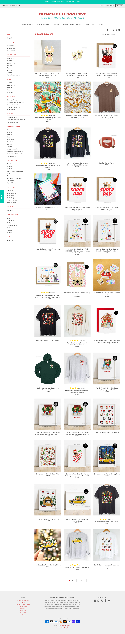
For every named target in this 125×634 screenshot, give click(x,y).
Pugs (8, 228)
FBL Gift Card (11, 50)
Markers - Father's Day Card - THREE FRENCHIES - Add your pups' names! (47, 296)
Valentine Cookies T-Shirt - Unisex (47, 340)
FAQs (23, 602)
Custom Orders (23, 606)
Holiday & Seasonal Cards (15, 151)
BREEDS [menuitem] (56, 24)
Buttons (9, 61)
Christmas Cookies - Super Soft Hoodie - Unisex (48, 389)
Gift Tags (9, 65)
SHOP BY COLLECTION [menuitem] (43, 24)
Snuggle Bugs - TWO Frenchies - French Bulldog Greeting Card (107, 75)
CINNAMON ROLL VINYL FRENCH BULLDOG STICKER (77, 116)
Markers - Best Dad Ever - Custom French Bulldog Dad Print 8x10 (107, 250)
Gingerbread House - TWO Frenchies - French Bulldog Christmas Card (107, 341)
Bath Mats (10, 164)
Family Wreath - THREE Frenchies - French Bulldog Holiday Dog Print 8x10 (48, 433)
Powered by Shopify (62, 628)
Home (6, 30)
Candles (9, 168)
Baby (8, 137)
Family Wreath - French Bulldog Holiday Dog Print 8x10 (107, 389)
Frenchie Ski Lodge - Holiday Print (47, 519)
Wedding (9, 135)
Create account (110, 5)
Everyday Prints (12, 100)
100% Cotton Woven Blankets (16, 120)
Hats (8, 90)
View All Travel (11, 203)
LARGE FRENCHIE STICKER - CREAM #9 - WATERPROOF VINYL (47, 75)
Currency (12, 5)
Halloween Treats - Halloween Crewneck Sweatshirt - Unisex (77, 164)
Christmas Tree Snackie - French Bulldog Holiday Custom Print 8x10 (77, 475)
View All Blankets (12, 122)
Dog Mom (10, 142)
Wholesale (23, 608)
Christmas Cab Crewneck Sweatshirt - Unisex (77, 568)
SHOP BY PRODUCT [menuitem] (27, 24)
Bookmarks (10, 58)
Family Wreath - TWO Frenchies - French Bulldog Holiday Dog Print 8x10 (77, 433)
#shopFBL (23, 612)
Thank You (10, 146)
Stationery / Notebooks (14, 178)
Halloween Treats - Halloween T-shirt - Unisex (47, 167)
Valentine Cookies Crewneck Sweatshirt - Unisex (77, 344)
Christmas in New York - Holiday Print (107, 474)
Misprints (10, 240)
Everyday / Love (12, 130)
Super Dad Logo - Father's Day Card (47, 249)
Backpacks (10, 195)
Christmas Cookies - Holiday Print (47, 474)
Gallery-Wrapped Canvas (15, 171)
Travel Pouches (12, 200)
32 (81, 580)
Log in (101, 5)
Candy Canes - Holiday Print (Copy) (107, 432)
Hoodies (9, 87)
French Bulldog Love (65, 625)
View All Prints (11, 109)
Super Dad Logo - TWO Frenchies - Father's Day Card (107, 208)
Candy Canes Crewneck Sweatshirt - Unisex (107, 566)
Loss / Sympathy (12, 149)
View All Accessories (14, 75)
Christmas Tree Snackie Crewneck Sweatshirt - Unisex (77, 391)
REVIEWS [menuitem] (100, 24)
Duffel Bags (10, 198)
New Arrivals (11, 46)
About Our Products (23, 600)
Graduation (10, 139)
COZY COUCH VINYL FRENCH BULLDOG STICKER (48, 119)
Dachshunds (11, 223)
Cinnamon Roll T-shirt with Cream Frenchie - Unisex (106, 116)
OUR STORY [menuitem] (79, 24)
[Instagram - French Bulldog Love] (110, 30)
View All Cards (11, 156)
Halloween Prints (12, 105)
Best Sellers (11, 48)
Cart (120, 5)
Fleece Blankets (12, 117)
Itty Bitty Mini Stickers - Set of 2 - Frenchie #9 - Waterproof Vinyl (77, 75)
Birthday (9, 132)
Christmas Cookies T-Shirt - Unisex (107, 522)
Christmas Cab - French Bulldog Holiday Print (77, 520)
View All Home (11, 183)
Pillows (9, 176)
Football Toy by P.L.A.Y (106, 163)
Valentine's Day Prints (14, 107)
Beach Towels (11, 193)
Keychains (10, 68)
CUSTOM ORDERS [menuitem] (68, 24)
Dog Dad (9, 144)
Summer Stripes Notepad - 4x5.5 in (48, 207)
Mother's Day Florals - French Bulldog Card (77, 294)
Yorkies (9, 230)
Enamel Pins (11, 63)
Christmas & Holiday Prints (15, 102)
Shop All (9, 38)
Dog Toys (10, 210)
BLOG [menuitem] (87, 24)
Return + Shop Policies (23, 604)
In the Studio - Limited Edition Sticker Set (107, 294)
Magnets (9, 70)
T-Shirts (9, 83)
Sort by (104, 34)
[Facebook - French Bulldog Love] (107, 30)
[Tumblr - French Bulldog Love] (116, 30)
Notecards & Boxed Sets (14, 154)
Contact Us (23, 610)
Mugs (9, 173)
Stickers (9, 73)
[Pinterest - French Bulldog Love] (113, 30)
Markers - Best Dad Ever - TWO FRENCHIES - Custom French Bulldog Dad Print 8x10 (77, 251)
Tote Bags (10, 191)
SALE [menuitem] (93, 24)
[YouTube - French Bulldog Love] (119, 30)
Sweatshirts (11, 85)
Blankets (9, 166)
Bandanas (10, 92)
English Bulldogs (12, 225)
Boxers (9, 218)
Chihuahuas (11, 220)
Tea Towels (10, 180)
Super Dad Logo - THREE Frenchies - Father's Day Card (77, 208)
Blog (23, 615)
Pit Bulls (9, 232)
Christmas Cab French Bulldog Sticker (48, 565)
